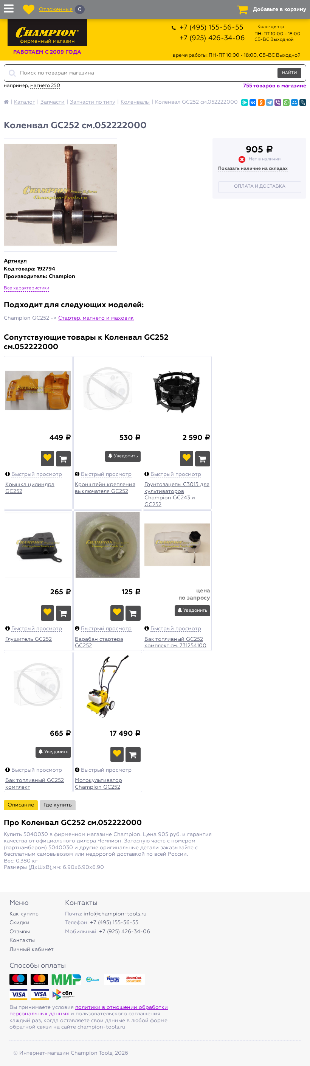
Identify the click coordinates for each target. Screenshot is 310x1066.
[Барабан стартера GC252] (108, 549)
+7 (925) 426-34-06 (212, 38)
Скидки (19, 922)
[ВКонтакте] (253, 102)
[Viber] (277, 102)
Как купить (24, 914)
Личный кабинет (31, 949)
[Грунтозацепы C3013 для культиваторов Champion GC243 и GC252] (177, 395)
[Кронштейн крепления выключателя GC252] (108, 395)
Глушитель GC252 (28, 639)
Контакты (22, 940)
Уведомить (125, 456)
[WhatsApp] (286, 102)
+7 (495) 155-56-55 (211, 27)
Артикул (15, 261)
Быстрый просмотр (36, 474)
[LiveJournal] (302, 102)
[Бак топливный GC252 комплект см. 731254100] (177, 549)
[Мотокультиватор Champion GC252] (108, 691)
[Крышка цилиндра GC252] (38, 395)
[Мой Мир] (294, 102)
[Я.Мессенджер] (244, 102)
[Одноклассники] (261, 102)
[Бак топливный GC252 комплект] (38, 691)
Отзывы (19, 931)
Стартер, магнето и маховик (96, 318)
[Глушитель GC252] (38, 549)
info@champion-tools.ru (115, 914)
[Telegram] (269, 102)
